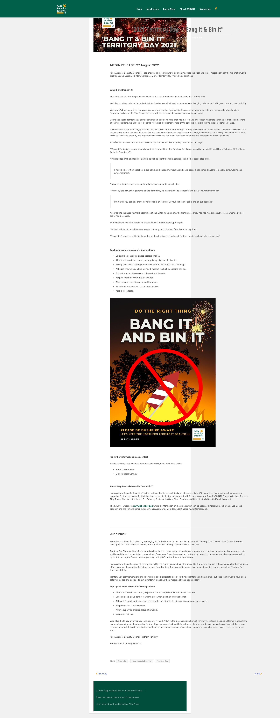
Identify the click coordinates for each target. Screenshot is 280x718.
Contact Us (205, 9)
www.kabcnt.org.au (143, 506)
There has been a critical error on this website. (118, 697)
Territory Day (162, 661)
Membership (153, 9)
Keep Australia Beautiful (142, 661)
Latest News (169, 9)
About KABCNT (187, 9)
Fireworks (122, 661)
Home (139, 9)
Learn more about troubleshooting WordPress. (117, 704)
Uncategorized (195, 37)
